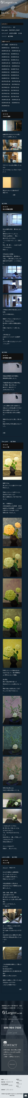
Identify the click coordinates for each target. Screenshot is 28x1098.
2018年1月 (14, 78)
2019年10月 (15, 50)
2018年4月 (5, 75)
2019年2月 (5, 60)
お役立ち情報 (13, 33)
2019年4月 (5, 57)
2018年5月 (14, 72)
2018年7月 (14, 69)
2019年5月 (14, 54)
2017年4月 (5, 93)
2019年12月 (5, 50)
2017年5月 (14, 90)
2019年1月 (14, 60)
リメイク (4, 36)
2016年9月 (15, 102)
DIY (14, 27)
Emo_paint (5, 30)
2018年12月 (5, 63)
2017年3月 (14, 93)
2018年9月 (15, 66)
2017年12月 (5, 81)
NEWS (19, 1083)
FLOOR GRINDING (6, 1085)
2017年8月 (5, 87)
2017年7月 (14, 87)
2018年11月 (15, 63)
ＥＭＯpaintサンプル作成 (10, 506)
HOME (4, 1079)
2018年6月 (5, 72)
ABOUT (19, 1080)
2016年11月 (15, 99)
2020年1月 (14, 47)
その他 (20, 33)
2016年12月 (5, 99)
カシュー (5, 867)
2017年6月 (5, 90)
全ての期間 (5, 44)
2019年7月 (5, 54)
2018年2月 (5, 78)
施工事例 (10, 36)
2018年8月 (5, 69)
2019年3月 (14, 57)
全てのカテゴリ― (7, 27)
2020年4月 (5, 47)
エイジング (5, 33)
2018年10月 (5, 66)
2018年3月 (14, 75)
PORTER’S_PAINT (14, 30)
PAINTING (7, 1082)
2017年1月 (14, 96)
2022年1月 (12, 44)
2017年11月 (15, 81)
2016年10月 (5, 102)
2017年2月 (5, 96)
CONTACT (7, 1089)
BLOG (18, 1087)
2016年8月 (5, 105)
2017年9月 (15, 84)
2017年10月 (5, 84)
